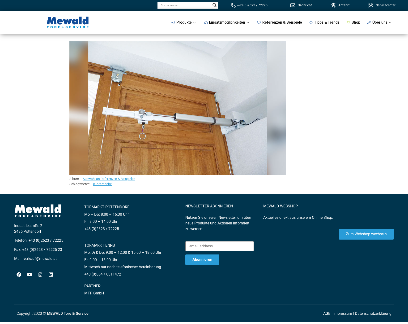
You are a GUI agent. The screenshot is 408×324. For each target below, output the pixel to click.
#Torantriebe (102, 184)
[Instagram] (40, 274)
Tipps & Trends (327, 22)
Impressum (342, 313)
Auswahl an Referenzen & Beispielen (109, 179)
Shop (356, 22)
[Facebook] (19, 274)
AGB (327, 313)
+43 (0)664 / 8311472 (102, 274)
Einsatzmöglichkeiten (227, 22)
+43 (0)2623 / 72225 (252, 5)
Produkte (184, 22)
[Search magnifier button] (214, 5)
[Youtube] (29, 274)
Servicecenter (385, 5)
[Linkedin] (50, 274)
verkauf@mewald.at (40, 258)
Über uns (379, 22)
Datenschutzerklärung (373, 313)
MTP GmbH (94, 293)
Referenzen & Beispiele (282, 22)
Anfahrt (344, 5)
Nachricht (305, 5)
